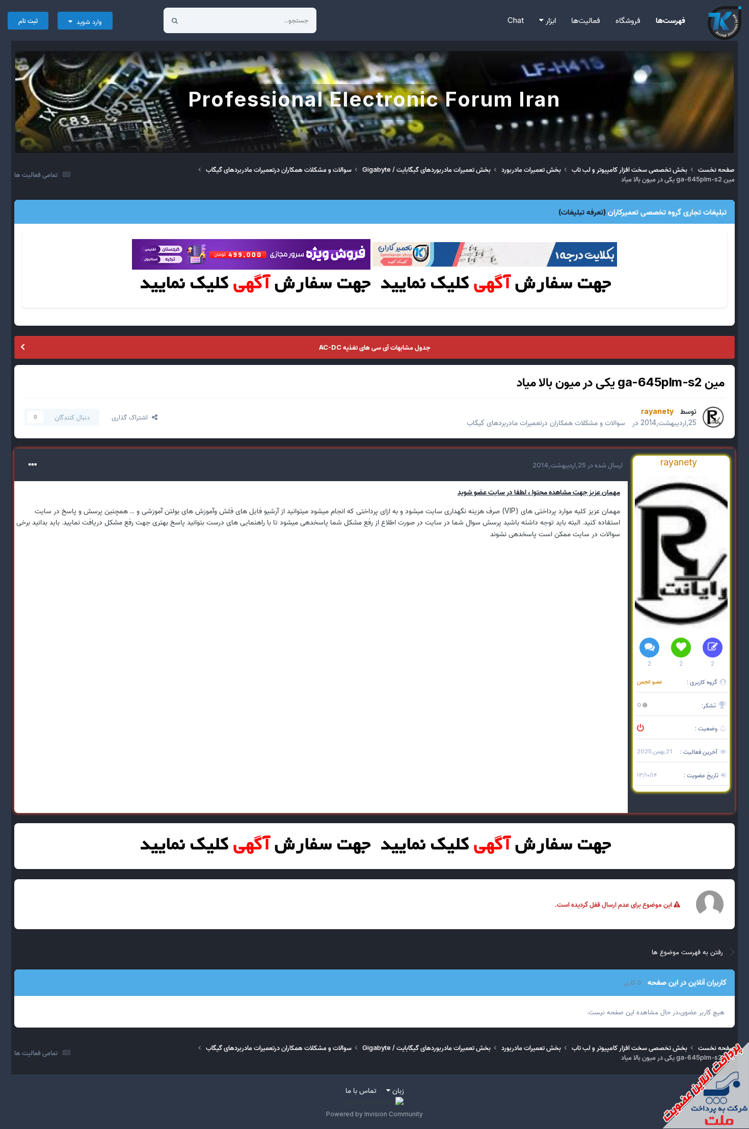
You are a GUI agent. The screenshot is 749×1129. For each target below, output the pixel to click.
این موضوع (213, 20)
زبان (397, 1090)
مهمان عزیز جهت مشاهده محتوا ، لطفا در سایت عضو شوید (539, 491)
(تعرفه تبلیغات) (582, 212)
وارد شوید (87, 21)
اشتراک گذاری (132, 417)
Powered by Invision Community (374, 1114)
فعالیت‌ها (585, 20)
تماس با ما (361, 1090)
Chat (515, 20)
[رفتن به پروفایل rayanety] (713, 417)
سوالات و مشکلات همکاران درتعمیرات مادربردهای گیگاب (546, 422)
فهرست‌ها (670, 20)
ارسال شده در (577, 465)
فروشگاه (628, 20)
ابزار (550, 20)
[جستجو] (175, 20)
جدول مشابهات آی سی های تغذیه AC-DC (374, 347)
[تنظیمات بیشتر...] (32, 465)
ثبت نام (28, 20)
